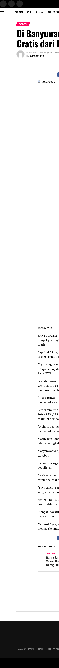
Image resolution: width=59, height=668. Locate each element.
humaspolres (37, 55)
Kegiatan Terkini (23, 11)
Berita (39, 11)
